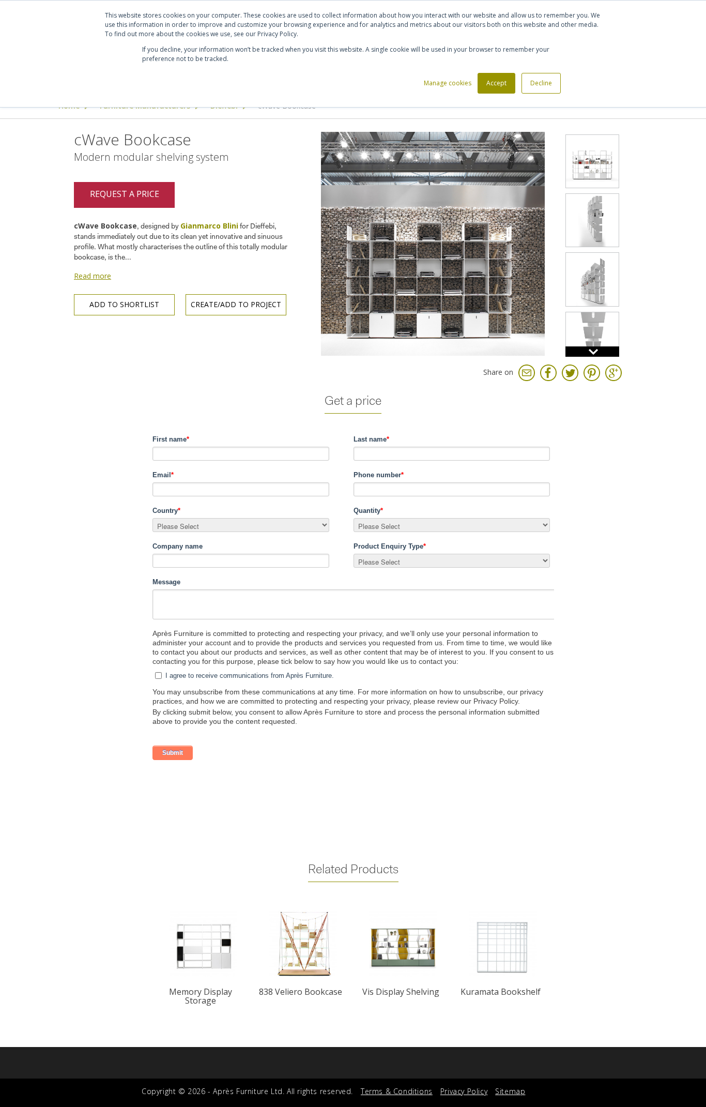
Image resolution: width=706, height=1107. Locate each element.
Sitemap (510, 1091)
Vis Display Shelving (400, 991)
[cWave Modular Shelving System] (592, 279)
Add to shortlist (124, 304)
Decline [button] (541, 83)
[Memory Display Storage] (203, 944)
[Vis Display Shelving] (403, 944)
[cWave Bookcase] (433, 243)
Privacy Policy (463, 1091)
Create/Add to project (236, 304)
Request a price (124, 194)
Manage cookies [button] (447, 83)
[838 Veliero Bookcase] (303, 944)
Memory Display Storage (200, 996)
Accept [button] (496, 83)
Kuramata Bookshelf (501, 991)
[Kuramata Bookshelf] (502, 944)
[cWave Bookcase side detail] (592, 339)
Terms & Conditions (397, 1091)
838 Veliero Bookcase (300, 991)
